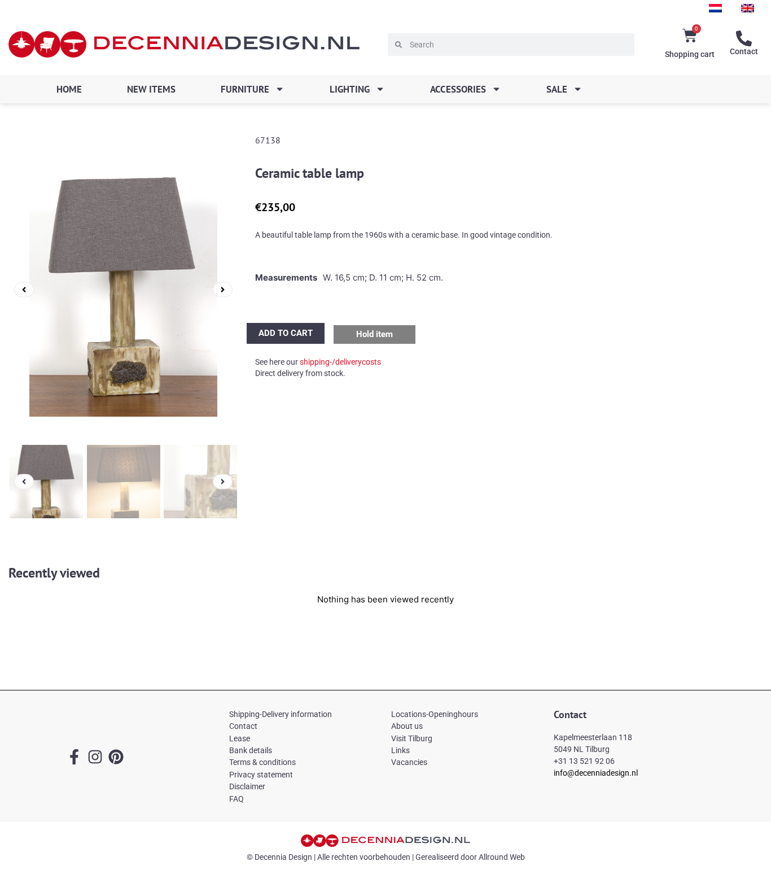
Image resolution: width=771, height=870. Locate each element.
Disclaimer (247, 786)
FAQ (236, 798)
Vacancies (409, 762)
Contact (744, 51)
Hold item (374, 334)
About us (407, 726)
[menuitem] (715, 8)
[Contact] (744, 38)
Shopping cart (690, 54)
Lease (239, 738)
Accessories (458, 89)
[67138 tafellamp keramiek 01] (123, 289)
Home (69, 89)
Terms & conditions (262, 762)
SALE (556, 89)
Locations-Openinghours (434, 714)
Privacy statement (261, 774)
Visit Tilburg (411, 738)
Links (400, 750)
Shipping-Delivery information (280, 714)
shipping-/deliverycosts (340, 361)
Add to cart (286, 333)
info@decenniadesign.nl (596, 772)
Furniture (245, 89)
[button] (24, 289)
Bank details (250, 750)
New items (151, 89)
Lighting (350, 89)
